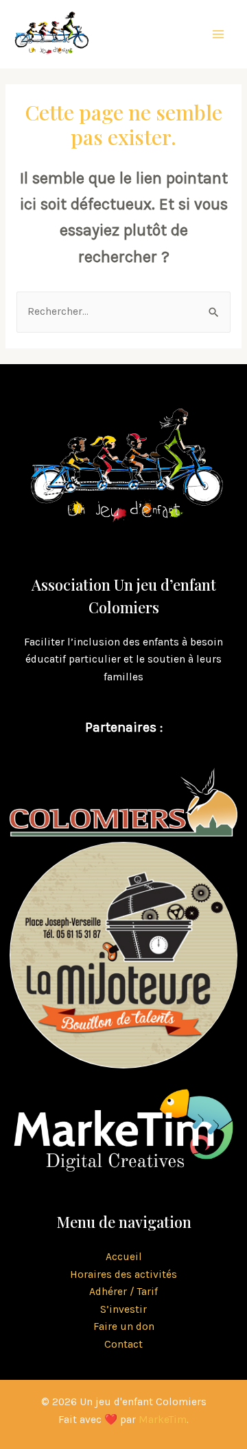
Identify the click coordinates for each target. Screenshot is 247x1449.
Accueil (124, 1257)
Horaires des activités (123, 1274)
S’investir (123, 1309)
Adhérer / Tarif (123, 1291)
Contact (123, 1344)
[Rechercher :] (123, 311)
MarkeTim (163, 1419)
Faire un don (123, 1326)
